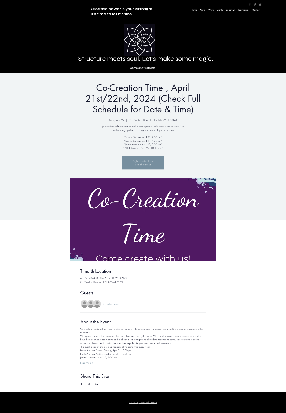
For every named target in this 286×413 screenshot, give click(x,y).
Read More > (87, 362)
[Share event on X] (89, 384)
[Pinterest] (255, 4)
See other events (143, 164)
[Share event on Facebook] (81, 384)
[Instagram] (260, 4)
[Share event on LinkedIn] (96, 384)
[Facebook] (250, 4)
